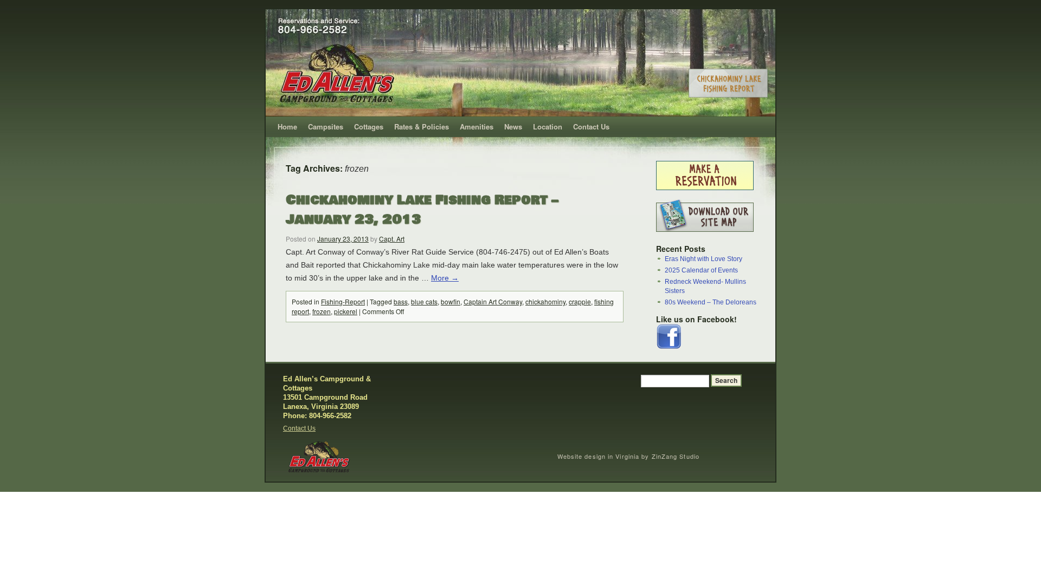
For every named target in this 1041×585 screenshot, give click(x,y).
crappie (580, 301)
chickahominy (545, 301)
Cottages (368, 126)
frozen (321, 311)
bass (401, 301)
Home (287, 126)
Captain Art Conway (493, 301)
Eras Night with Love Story (703, 259)
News (513, 126)
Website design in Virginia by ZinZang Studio (628, 456)
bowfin (450, 301)
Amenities (476, 126)
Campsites (325, 126)
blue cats (424, 301)
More (445, 278)
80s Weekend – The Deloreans (710, 302)
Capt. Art (391, 238)
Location (547, 126)
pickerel (345, 311)
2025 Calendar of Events (701, 270)
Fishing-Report (343, 301)
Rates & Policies (421, 126)
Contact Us (591, 126)
